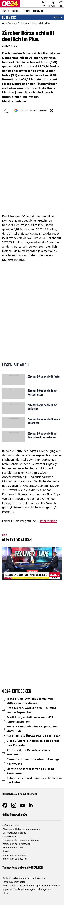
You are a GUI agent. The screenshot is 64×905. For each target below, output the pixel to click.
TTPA (5, 893)
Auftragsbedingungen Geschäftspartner (23, 878)
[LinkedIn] (31, 805)
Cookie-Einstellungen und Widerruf (21, 840)
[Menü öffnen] (61, 11)
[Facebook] (4, 805)
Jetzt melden (48, 521)
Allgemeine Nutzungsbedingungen (21, 829)
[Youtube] (22, 805)
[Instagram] (13, 805)
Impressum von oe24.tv (14, 859)
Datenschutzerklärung (14, 833)
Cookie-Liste (9, 837)
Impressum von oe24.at (14, 855)
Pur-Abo (6, 851)
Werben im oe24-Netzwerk (16, 844)
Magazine (38, 11)
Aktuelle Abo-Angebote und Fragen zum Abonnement (31, 886)
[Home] (3, 23)
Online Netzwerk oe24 (14, 814)
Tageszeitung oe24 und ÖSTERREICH (22, 867)
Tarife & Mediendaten (14, 882)
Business (9, 17)
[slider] (18, 575)
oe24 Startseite (10, 825)
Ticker (5, 11)
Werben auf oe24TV (13, 848)
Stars (26, 11)
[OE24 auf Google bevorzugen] (51, 110)
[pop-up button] (51, 575)
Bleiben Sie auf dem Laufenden (19, 794)
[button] (32, 564)
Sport (16, 11)
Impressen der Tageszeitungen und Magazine (26, 889)
